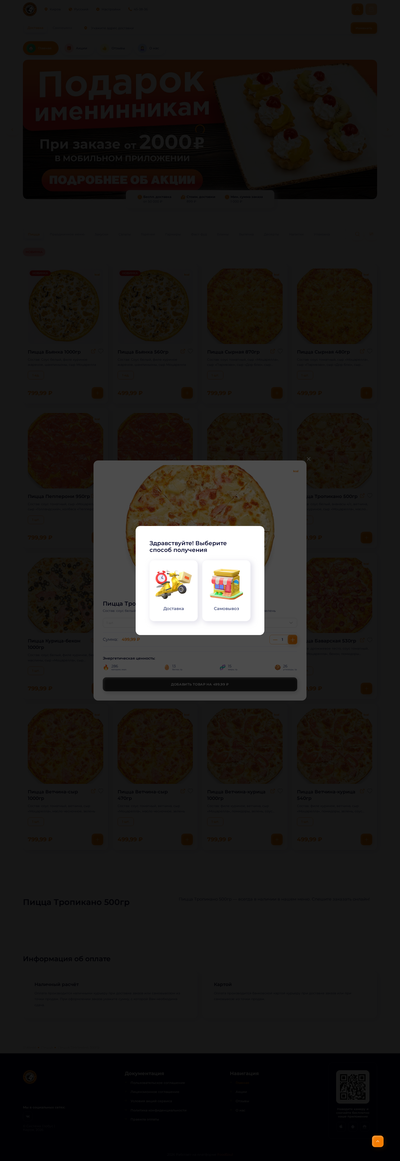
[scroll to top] (378, 1141)
